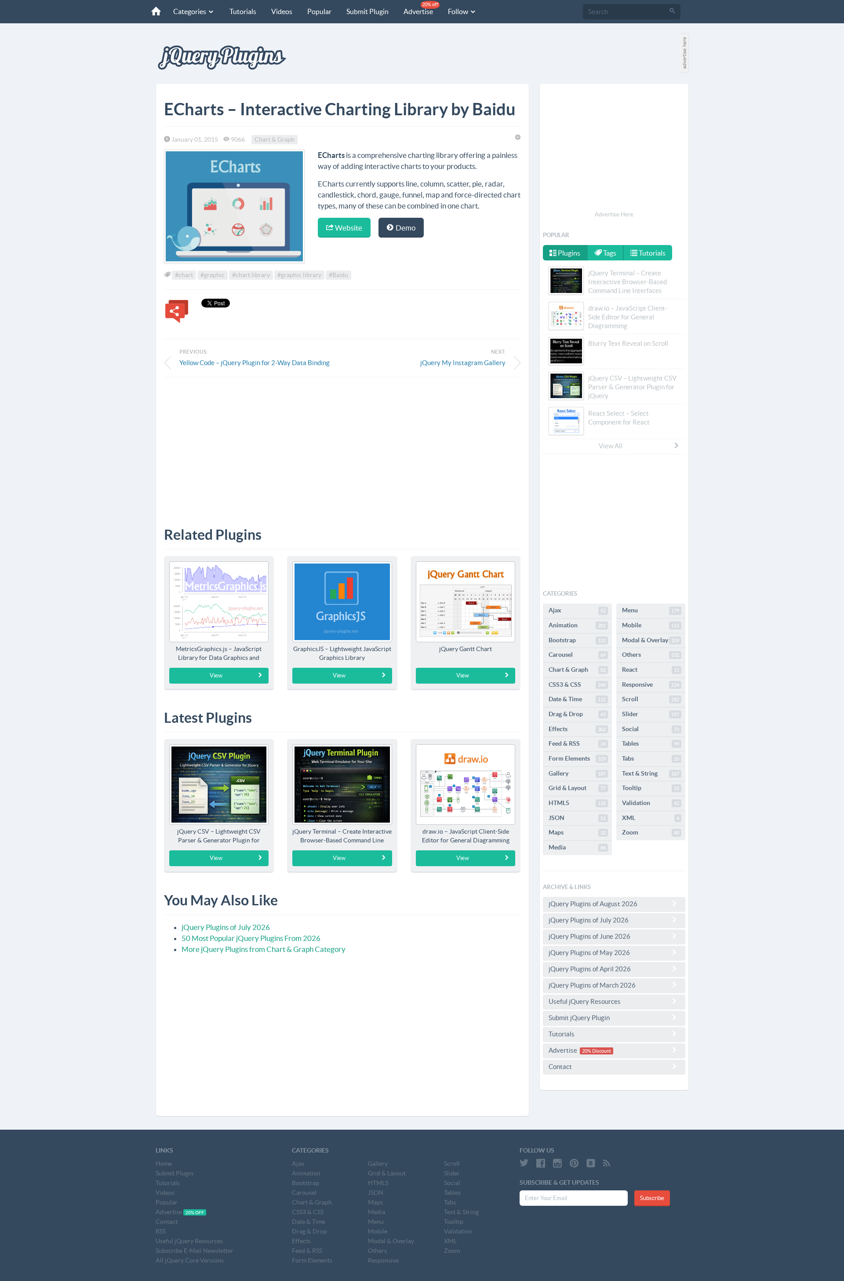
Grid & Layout (577, 787)
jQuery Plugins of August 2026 (593, 904)
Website (348, 227)
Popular (319, 11)
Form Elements (577, 758)
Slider (650, 713)
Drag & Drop (577, 713)
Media (577, 847)
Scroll (650, 699)
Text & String (650, 773)
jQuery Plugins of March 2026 (592, 985)
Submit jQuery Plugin (579, 1017)
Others (650, 654)
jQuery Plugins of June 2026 (589, 936)
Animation (577, 625)
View (216, 675)
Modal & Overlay (650, 640)
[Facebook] (540, 1163)
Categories (190, 11)
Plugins (568, 253)
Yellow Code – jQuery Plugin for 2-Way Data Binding (254, 362)
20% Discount (596, 1051)
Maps (577, 832)
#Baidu (338, 274)
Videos (281, 11)
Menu (650, 610)
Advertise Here (614, 214)
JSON (577, 817)
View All (610, 446)
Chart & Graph (275, 139)
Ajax (577, 610)
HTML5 (577, 802)
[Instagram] (557, 1163)
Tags (609, 253)
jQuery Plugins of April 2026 (590, 969)
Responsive (650, 684)
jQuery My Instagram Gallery (463, 362)
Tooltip (650, 787)
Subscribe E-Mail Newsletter (194, 1250)
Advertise (421, 8)
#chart (184, 274)
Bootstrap (577, 640)
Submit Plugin (367, 11)
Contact (560, 1066)
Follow (458, 11)
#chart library (251, 274)
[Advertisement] (342, 445)
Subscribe (652, 1198)
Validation (650, 802)
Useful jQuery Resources (585, 1001)
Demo (404, 227)
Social (650, 728)
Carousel (577, 654)
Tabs (650, 758)
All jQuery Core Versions (190, 1260)
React (650, 669)
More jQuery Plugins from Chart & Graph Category (264, 949)
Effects (577, 728)
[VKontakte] (590, 1163)
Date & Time (577, 699)
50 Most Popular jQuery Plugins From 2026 (251, 938)
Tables (650, 743)
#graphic (212, 274)
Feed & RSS (577, 743)
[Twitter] (524, 1163)
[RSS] (606, 1163)
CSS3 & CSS (577, 684)
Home (164, 1163)
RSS (161, 1231)
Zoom (650, 832)
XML (650, 817)
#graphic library (299, 274)
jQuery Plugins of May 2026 (589, 952)
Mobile (650, 625)
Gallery (577, 773)
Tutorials (242, 11)
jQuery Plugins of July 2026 (226, 927)
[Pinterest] (574, 1163)
